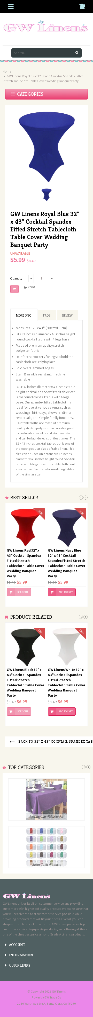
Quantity (16, 278)
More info (23, 315)
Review (67, 315)
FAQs (46, 315)
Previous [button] (81, 498)
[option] (46, 194)
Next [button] (85, 498)
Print (31, 287)
